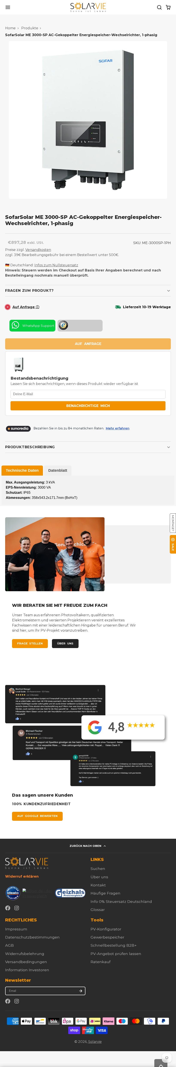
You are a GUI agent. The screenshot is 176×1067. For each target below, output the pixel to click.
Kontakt (98, 885)
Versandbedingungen (26, 961)
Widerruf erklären (22, 876)
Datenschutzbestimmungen (32, 937)
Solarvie (95, 1042)
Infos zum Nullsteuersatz (56, 265)
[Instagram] (17, 908)
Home (10, 28)
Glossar (98, 909)
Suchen (98, 868)
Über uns (65, 643)
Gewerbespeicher (107, 937)
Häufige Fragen (105, 893)
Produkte (29, 28)
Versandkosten (38, 250)
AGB (9, 945)
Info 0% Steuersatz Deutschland (121, 901)
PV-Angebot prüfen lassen (116, 953)
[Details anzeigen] (26, 863)
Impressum (16, 929)
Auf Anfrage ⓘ (25, 307)
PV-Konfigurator (106, 929)
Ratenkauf (101, 961)
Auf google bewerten (37, 816)
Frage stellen (30, 643)
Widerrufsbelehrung (24, 953)
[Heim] (88, 7)
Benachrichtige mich (88, 406)
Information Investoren (27, 970)
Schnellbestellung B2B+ (114, 945)
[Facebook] (7, 908)
